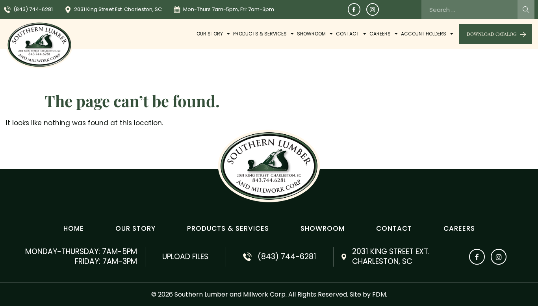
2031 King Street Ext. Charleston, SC (118, 9)
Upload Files (185, 256)
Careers (380, 33)
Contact (347, 33)
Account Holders (423, 33)
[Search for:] (477, 9)
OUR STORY (210, 33)
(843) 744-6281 (33, 9)
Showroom (311, 33)
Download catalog (491, 34)
